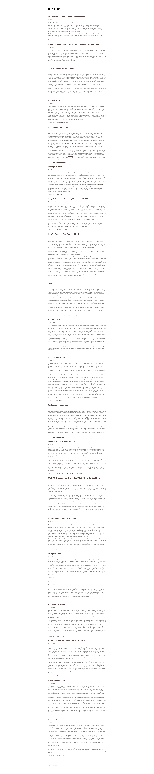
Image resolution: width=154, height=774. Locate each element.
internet (58, 636)
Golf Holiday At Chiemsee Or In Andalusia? (66, 641)
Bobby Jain (100, 175)
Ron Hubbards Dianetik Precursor (62, 519)
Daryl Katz (79, 109)
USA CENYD (55, 9)
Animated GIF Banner (57, 604)
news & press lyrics (78, 473)
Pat (48, 19)
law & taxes (61, 400)
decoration (59, 437)
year (58, 352)
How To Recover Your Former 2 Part (63, 234)
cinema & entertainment (61, 63)
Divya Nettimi (75, 54)
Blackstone (64, 143)
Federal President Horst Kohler (61, 442)
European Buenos (56, 554)
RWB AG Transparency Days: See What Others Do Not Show (74, 478)
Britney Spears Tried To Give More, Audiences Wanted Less (73, 44)
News (54, 39)
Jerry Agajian (65, 226)
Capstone (59, 215)
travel (58, 675)
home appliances (60, 194)
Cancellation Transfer (57, 357)
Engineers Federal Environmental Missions (66, 17)
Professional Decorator (58, 405)
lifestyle (66, 95)
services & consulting (61, 714)
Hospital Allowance (56, 100)
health (58, 229)
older (49, 759)
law (58, 400)
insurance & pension (61, 122)
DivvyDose (70, 156)
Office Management (56, 680)
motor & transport (74, 315)
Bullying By (53, 719)
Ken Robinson (54, 320)
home (63, 437)
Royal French (54, 582)
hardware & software (61, 162)
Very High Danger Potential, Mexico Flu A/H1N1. (68, 199)
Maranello (52, 283)
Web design (63, 636)
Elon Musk (73, 143)
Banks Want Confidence (58, 127)
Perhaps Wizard (55, 167)
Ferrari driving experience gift (65, 315)
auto (58, 315)
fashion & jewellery (61, 95)
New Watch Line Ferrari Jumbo (61, 68)
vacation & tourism (63, 675)
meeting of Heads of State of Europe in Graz (65, 473)
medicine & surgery (64, 229)
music (68, 63)
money (67, 122)
